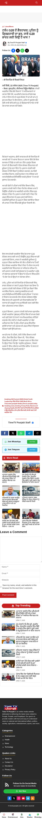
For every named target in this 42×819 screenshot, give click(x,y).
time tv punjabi (28, 404)
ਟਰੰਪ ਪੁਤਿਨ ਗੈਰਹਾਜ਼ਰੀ (20, 410)
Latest (7, 27)
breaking (7, 399)
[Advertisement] (21, 132)
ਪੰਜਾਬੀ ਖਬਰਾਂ (30, 410)
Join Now (32, 442)
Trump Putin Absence (28, 406)
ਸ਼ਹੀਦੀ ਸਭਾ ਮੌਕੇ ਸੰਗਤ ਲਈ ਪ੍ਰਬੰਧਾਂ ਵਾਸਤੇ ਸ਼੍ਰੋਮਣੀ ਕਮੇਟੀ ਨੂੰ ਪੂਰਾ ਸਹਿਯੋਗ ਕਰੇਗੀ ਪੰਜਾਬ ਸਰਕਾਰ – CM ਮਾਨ (11, 524)
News (11, 27)
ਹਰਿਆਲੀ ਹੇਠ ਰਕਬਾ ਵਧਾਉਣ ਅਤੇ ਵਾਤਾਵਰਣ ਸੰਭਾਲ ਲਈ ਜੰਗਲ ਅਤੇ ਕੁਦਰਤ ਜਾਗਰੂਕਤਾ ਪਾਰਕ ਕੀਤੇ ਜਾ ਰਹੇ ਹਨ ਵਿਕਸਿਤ (10, 501)
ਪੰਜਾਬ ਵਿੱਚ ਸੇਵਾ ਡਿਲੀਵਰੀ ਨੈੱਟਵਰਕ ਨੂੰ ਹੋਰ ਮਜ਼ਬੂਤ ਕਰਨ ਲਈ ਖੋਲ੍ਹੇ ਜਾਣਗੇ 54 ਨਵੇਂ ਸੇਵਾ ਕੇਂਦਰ (31, 524)
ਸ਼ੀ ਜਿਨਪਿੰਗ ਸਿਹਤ (29, 408)
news (10, 404)
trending (18, 406)
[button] (36, 3)
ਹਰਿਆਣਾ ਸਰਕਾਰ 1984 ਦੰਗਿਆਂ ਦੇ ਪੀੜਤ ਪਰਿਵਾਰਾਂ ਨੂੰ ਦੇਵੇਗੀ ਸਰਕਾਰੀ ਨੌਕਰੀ (30, 500)
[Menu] (6, 2)
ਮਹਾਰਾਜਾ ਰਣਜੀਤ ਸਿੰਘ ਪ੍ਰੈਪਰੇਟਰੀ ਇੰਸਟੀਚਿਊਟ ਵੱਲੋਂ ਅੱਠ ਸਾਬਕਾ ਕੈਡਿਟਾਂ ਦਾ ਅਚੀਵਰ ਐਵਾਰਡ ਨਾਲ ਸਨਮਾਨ (10, 478)
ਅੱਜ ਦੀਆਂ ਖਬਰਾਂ (19, 408)
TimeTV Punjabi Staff (17, 43)
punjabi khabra (17, 404)
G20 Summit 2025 (17, 399)
